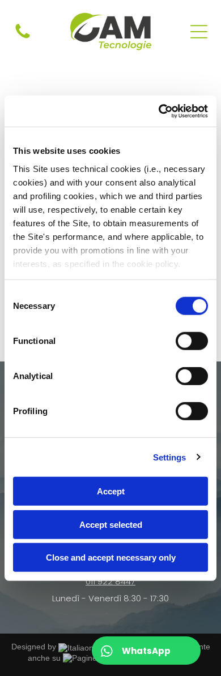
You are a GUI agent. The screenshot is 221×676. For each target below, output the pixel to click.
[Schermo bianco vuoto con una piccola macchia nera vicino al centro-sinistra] (23, 37)
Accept (111, 491)
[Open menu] (198, 31)
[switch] (192, 341)
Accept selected (110, 524)
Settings (169, 457)
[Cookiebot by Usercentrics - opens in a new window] (159, 111)
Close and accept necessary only (111, 557)
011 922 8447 (110, 581)
